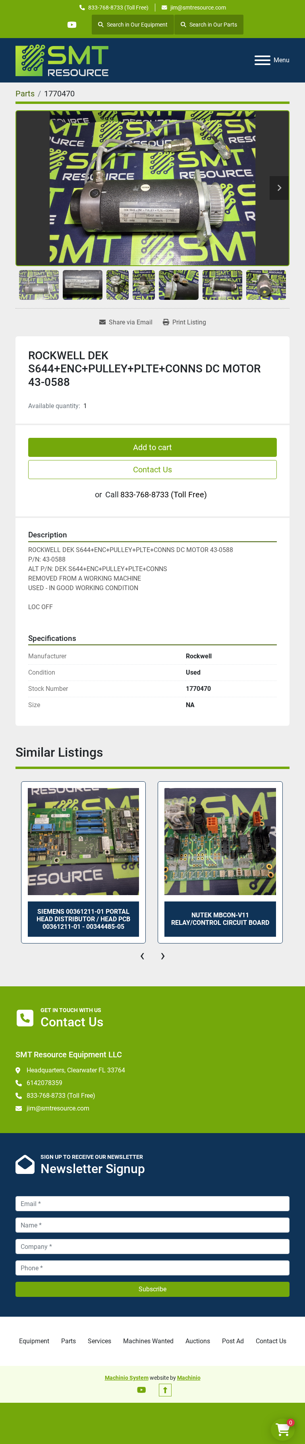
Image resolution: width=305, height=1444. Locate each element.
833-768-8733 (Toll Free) (118, 7)
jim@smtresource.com (198, 7)
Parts (68, 1341)
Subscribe (152, 1289)
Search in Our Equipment (137, 24)
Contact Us (152, 469)
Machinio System (127, 1378)
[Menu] (262, 60)
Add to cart (152, 447)
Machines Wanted (148, 1341)
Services (99, 1341)
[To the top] (165, 1390)
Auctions (197, 1341)
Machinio (189, 1378)
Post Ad (233, 1341)
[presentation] (142, 955)
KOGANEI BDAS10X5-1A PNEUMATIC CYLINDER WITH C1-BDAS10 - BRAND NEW (220, 919)
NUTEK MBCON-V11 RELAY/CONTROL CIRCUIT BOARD (83, 918)
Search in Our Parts (213, 24)
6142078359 (44, 1083)
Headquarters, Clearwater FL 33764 (76, 1070)
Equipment (34, 1341)
